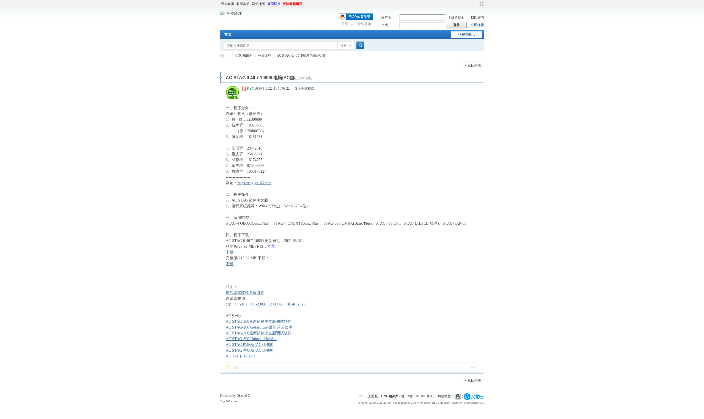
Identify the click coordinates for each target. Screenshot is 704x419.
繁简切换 (273, 4)
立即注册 (477, 25)
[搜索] (359, 45)
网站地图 (258, 4)
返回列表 (474, 65)
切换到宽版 (481, 3)
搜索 (343, 46)
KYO (250, 88)
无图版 (373, 396)
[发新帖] (231, 64)
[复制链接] (304, 78)
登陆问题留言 (292, 4)
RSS (362, 396)
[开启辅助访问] (476, 3)
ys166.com (230, 401)
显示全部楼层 (304, 88)
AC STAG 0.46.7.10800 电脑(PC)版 (301, 55)
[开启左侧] (221, 77)
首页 (228, 34)
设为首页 (227, 4)
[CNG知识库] (231, 13)
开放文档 (264, 55)
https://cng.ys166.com (254, 183)
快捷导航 (465, 35)
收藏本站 (243, 4)
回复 (236, 368)
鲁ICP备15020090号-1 (416, 396)
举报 (473, 368)
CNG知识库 (222, 56)
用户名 (386, 17)
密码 (384, 25)
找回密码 (477, 17)
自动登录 (457, 17)
